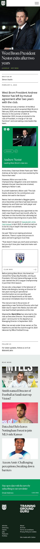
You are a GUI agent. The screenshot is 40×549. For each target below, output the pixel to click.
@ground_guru (7, 350)
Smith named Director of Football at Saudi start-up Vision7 (16, 395)
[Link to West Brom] (20, 258)
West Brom (14, 68)
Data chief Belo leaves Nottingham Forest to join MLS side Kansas (17, 430)
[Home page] (3, 3)
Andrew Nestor (13, 159)
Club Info (8, 269)
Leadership (5, 68)
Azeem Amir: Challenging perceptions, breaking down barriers (18, 466)
